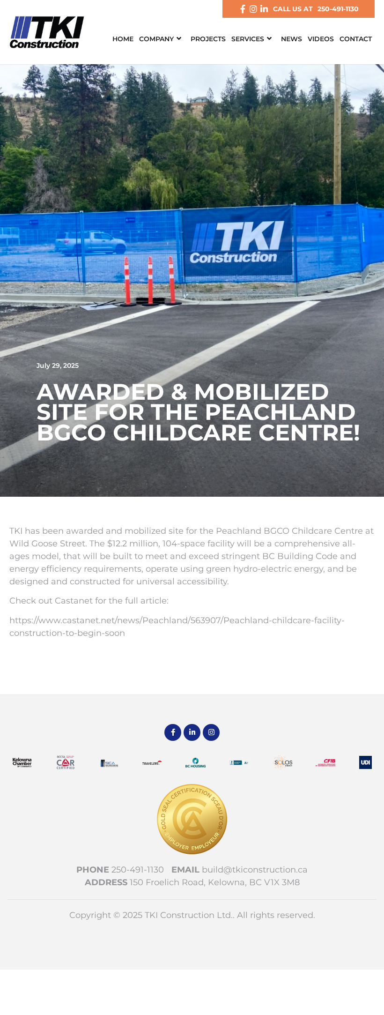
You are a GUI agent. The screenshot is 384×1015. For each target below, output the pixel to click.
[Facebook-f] (242, 9)
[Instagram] (253, 9)
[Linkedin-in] (264, 9)
